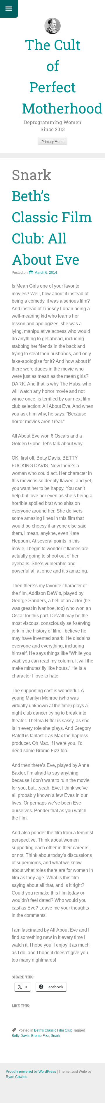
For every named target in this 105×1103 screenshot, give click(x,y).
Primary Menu (52, 142)
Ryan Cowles (16, 1077)
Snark (55, 1036)
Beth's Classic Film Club (53, 1030)
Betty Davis (20, 1036)
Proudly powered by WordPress (31, 1071)
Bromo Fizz (40, 1036)
